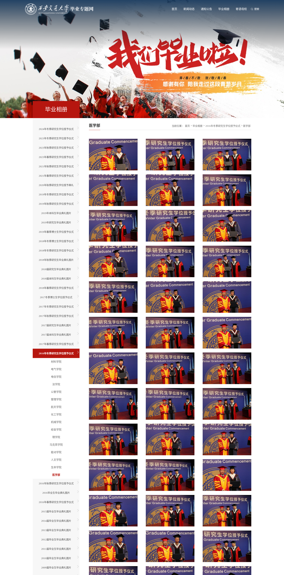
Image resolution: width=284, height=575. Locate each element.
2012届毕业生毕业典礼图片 (56, 539)
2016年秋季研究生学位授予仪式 (56, 483)
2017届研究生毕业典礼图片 (56, 325)
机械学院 (56, 422)
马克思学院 (56, 444)
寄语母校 (241, 10)
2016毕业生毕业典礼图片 (56, 492)
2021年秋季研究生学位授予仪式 (56, 166)
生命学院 (56, 467)
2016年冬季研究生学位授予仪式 (56, 353)
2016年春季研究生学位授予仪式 (56, 502)
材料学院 (56, 361)
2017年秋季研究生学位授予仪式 (56, 316)
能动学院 (56, 452)
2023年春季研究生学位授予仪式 (56, 157)
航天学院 (56, 407)
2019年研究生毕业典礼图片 (56, 222)
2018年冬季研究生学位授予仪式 (56, 250)
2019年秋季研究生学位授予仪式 (56, 203)
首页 (174, 10)
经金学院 (56, 429)
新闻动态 (189, 10)
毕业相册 (223, 10)
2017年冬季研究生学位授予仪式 (56, 306)
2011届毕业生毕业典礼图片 (56, 548)
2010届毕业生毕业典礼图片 (56, 558)
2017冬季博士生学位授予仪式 (56, 297)
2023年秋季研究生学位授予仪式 (56, 147)
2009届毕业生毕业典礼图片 (56, 567)
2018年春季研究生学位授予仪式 (56, 288)
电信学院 (56, 376)
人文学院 (56, 459)
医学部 (56, 474)
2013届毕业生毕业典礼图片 (56, 530)
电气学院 (56, 369)
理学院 (56, 437)
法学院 (56, 384)
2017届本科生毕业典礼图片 (56, 334)
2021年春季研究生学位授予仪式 (56, 175)
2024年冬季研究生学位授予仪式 (56, 129)
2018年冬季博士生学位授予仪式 (56, 241)
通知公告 (206, 10)
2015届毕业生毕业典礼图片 (56, 511)
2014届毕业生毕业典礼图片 (56, 520)
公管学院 (56, 391)
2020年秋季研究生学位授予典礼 (56, 185)
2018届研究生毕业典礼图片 (56, 269)
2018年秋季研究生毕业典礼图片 (56, 259)
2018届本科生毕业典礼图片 (56, 278)
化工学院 (56, 414)
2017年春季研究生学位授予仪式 (56, 344)
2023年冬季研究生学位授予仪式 (56, 138)
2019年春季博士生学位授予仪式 (56, 231)
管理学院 (56, 399)
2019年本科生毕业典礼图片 (56, 213)
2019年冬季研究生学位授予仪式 (56, 194)
